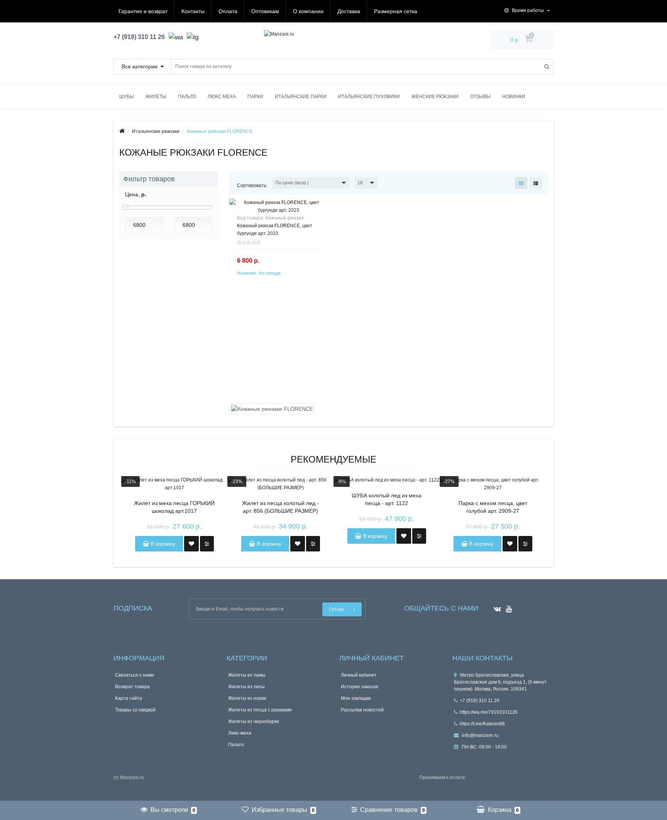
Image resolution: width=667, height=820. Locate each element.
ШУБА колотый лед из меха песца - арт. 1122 (387, 499)
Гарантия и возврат (143, 11)
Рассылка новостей (362, 710)
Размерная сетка (395, 11)
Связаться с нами (134, 675)
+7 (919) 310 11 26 (479, 700)
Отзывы (480, 96)
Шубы (126, 96)
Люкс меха (222, 96)
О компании (308, 11)
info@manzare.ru (479, 735)
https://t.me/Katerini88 (482, 723)
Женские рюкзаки (435, 96)
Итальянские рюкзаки (155, 131)
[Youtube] (507, 606)
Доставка (348, 11)
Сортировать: (252, 185)
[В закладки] (191, 543)
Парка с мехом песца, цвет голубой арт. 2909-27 (493, 507)
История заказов (359, 686)
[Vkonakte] (495, 606)
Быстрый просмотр (278, 211)
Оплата (227, 11)
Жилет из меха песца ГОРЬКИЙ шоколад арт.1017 (174, 507)
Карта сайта (128, 698)
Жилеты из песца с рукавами (260, 710)
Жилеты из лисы (246, 686)
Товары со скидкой (135, 710)
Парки (255, 96)
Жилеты (156, 96)
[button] (310, 183)
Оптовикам (265, 11)
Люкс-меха (239, 733)
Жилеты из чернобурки (253, 721)
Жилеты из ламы (247, 675)
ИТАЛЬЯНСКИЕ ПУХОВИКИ (369, 96)
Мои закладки (356, 698)
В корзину (162, 544)
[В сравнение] (207, 543)
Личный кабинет (359, 675)
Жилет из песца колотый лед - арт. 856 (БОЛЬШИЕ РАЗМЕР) (280, 507)
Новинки (513, 96)
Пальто (187, 96)
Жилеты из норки (247, 698)
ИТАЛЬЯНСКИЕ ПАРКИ (301, 96)
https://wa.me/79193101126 (489, 712)
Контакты (193, 11)
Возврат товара (132, 686)
